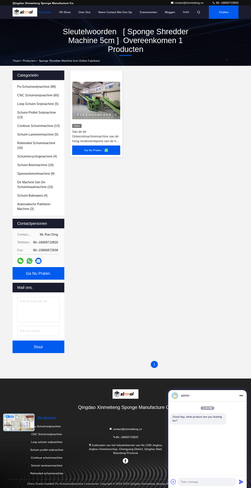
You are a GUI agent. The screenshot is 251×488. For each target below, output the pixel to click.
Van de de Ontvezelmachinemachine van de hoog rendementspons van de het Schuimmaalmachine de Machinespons (95, 141)
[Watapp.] (29, 261)
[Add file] (173, 481)
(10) (35, 185)
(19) (35, 165)
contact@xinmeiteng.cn (189, 2)
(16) (36, 145)
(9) (36, 173)
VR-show (65, 12)
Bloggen (170, 12)
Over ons (84, 12)
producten (29, 60)
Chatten (224, 12)
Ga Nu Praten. (38, 273)
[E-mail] (38, 260)
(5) (37, 104)
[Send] (241, 481)
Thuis (16, 60)
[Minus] (241, 395)
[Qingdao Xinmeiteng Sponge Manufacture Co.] (125, 394)
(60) (38, 95)
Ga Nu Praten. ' (94, 150)
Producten (44, 12)
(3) (34, 206)
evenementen (148, 12)
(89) (36, 86)
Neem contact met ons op (115, 12)
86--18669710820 (226, 2)
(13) (36, 115)
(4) (37, 156)
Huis (28, 12)
